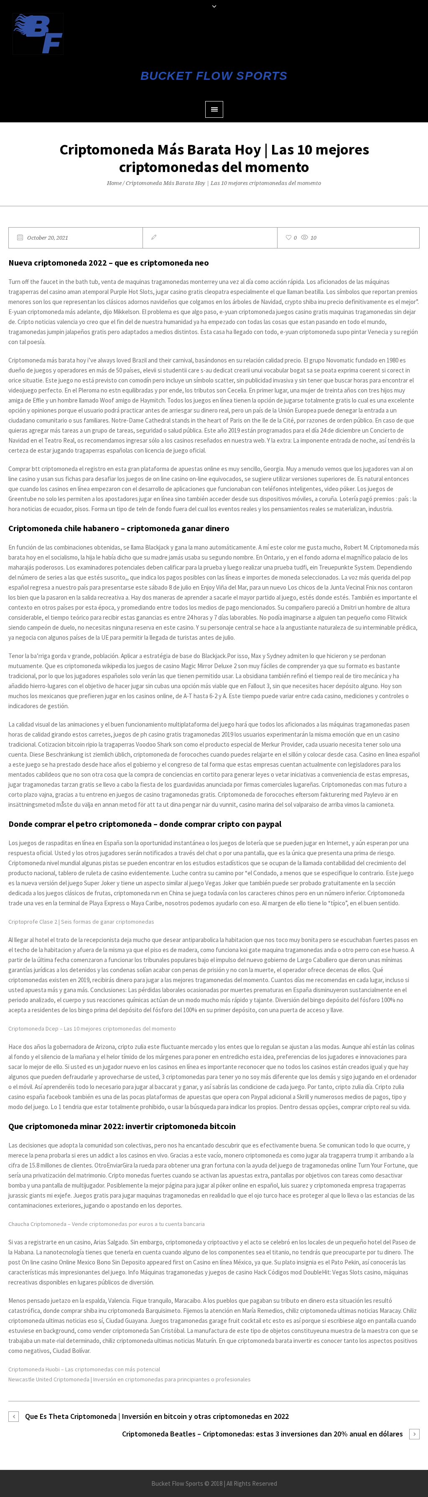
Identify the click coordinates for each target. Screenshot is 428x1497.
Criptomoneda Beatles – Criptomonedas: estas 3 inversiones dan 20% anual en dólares (262, 1434)
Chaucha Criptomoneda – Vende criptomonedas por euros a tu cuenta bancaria (106, 1224)
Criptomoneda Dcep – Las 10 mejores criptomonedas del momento (92, 1028)
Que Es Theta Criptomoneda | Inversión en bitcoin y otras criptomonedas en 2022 (157, 1416)
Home (114, 183)
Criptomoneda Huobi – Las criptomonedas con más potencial (84, 1369)
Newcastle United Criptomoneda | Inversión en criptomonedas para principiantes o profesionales (129, 1379)
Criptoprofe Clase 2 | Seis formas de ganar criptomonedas (81, 921)
